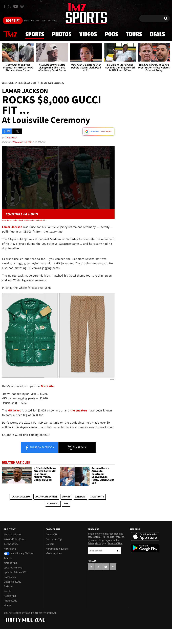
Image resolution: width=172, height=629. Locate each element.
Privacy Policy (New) (15, 539)
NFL (66, 503)
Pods (111, 35)
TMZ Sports (97, 496)
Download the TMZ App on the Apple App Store (145, 536)
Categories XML (12, 581)
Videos (88, 35)
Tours (134, 35)
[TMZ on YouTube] (105, 566)
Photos (61, 35)
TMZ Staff (10, 137)
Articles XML (10, 563)
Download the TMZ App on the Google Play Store (145, 548)
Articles (8, 558)
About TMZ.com (13, 534)
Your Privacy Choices (22, 553)
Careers (50, 544)
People (7, 591)
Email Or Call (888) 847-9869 (40, 21)
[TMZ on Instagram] (22, 6)
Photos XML (10, 600)
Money (66, 496)
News (10, 34)
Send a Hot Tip (54, 539)
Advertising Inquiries (57, 548)
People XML (10, 596)
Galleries (8, 586)
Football (53, 503)
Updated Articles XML (15, 572)
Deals (157, 35)
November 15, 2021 (23, 142)
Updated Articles (13, 567)
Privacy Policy (95, 543)
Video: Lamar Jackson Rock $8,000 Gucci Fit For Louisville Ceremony (24, 220)
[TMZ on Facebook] (5, 6)
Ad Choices (10, 548)
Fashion (80, 496)
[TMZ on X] (10, 6)
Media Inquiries (54, 553)
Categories (10, 577)
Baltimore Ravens (46, 496)
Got (12, 21)
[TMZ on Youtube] (15, 6)
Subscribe (117, 550)
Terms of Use (11, 544)
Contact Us (52, 534)
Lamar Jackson (20, 496)
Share (41, 447)
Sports (34, 35)
